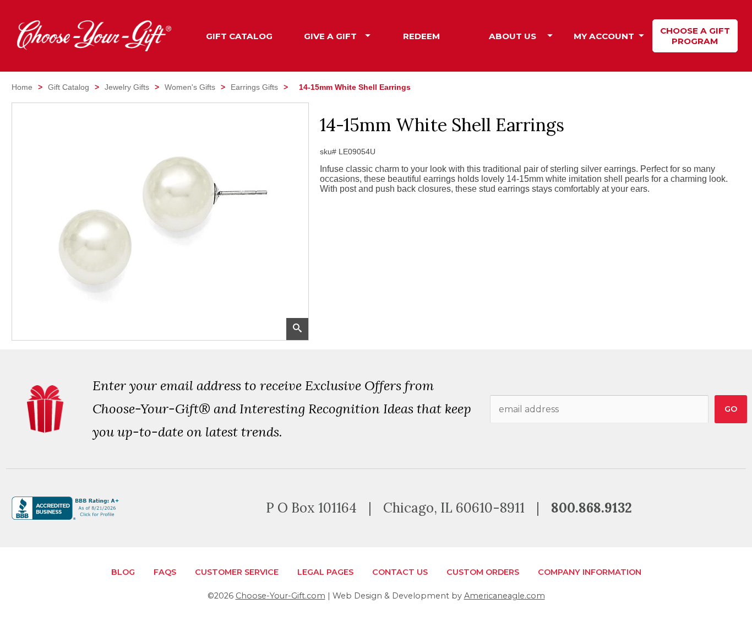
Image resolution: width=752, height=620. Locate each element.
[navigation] (467, 36)
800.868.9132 (591, 507)
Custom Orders (482, 572)
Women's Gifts (190, 87)
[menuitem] (239, 36)
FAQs (165, 572)
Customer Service (237, 572)
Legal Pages (325, 572)
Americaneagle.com (504, 596)
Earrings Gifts (254, 87)
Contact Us (400, 572)
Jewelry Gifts (127, 87)
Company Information (589, 572)
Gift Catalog (68, 87)
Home (22, 87)
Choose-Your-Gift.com (280, 596)
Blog (123, 572)
